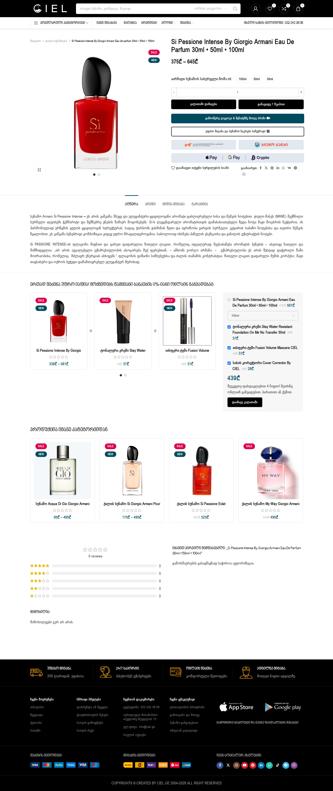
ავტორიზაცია (243, 563)
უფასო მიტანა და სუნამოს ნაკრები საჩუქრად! (235, 131)
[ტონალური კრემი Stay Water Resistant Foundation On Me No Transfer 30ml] (123, 321)
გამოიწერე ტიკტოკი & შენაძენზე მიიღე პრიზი (235, 118)
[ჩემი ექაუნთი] (256, 8)
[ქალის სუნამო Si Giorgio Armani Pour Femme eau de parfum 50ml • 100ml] (132, 470)
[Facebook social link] (260, 168)
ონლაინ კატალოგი (184, 730)
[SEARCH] (235, 8)
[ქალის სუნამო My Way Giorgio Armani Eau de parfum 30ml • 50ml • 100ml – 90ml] (270, 470)
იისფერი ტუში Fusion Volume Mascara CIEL (187, 353)
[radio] (242, 79)
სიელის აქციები (134, 735)
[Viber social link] (244, 174)
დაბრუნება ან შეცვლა (92, 707)
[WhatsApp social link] (283, 168)
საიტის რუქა (85, 730)
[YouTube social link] (244, 765)
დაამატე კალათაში (244, 402)
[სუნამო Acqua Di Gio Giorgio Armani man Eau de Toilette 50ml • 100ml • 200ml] (62, 470)
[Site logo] (49, 8)
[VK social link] (289, 168)
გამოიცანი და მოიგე (184, 715)
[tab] (131, 202)
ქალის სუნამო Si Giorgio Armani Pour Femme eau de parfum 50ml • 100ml (132, 506)
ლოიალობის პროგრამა (187, 707)
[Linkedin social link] (278, 168)
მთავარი (35, 41)
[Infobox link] (61, 672)
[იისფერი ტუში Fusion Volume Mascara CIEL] (187, 321)
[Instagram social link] (236, 765)
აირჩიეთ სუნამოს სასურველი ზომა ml (201, 78)
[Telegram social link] (295, 168)
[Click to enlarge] (39, 169)
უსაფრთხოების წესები (92, 715)
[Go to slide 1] (94, 174)
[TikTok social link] (277, 765)
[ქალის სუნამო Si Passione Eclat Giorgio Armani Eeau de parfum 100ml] (201, 470)
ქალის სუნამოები (56, 41)
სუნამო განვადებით (184, 723)
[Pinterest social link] (272, 168)
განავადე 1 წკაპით (271, 104)
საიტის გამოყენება (90, 723)
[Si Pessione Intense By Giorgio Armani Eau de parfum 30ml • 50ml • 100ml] (59, 321)
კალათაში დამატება (203, 104)
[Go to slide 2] (99, 174)
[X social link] (266, 168)
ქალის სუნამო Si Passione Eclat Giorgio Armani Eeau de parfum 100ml (201, 506)
